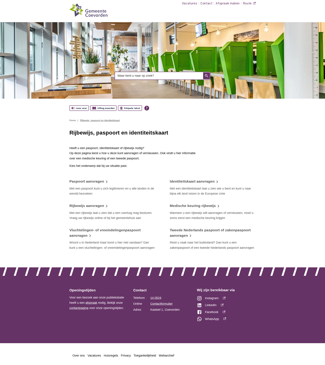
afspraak (91, 302)
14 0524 (155, 298)
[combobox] (162, 75)
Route (249, 4)
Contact (206, 3)
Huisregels (111, 355)
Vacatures (189, 3)
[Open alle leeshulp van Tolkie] (146, 108)
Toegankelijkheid (145, 355)
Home (72, 120)
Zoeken (206, 75)
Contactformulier (161, 303)
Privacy (126, 355)
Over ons (78, 355)
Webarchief (166, 355)
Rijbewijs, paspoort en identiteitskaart (100, 120)
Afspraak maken (228, 3)
